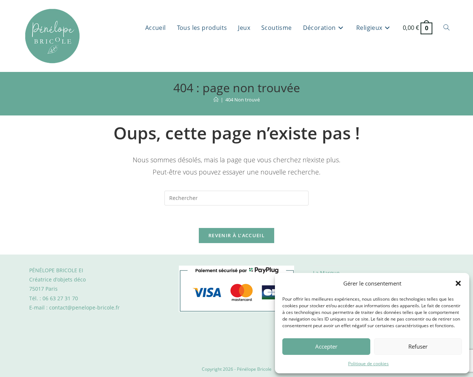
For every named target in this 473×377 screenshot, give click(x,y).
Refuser (418, 346)
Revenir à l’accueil (236, 235)
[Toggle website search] (446, 27)
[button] (458, 283)
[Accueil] (216, 99)
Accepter (326, 346)
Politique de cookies (368, 363)
